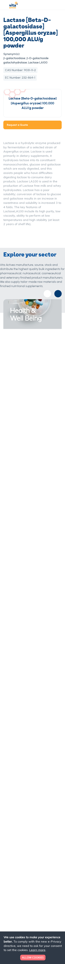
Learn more (37, 950)
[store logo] (13, 6)
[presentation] (58, 293)
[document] (33, 947)
